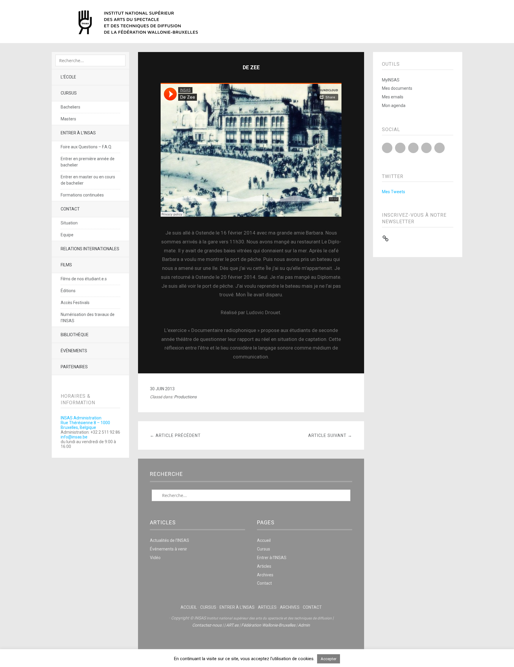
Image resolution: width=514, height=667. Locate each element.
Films (66, 264)
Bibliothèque (75, 334)
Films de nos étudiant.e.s (84, 278)
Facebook (400, 148)
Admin (304, 625)
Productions (185, 396)
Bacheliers (70, 107)
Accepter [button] (328, 659)
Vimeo (426, 148)
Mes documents (397, 88)
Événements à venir (168, 549)
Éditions (68, 290)
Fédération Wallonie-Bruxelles (268, 625)
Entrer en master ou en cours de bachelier (88, 179)
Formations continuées (82, 195)
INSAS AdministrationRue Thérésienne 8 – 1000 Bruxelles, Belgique (85, 423)
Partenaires (74, 366)
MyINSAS (390, 80)
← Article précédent (175, 435)
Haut (251, 643)
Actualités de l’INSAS (169, 540)
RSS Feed (439, 148)
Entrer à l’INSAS (78, 132)
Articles (264, 566)
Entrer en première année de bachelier (88, 161)
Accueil (264, 540)
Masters (68, 119)
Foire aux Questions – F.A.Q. (86, 146)
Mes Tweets (393, 191)
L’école (68, 77)
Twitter (387, 148)
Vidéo (155, 557)
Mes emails (392, 97)
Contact (70, 209)
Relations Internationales (90, 248)
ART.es (232, 625)
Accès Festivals (75, 302)
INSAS (138, 22)
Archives (265, 574)
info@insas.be (74, 437)
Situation (69, 223)
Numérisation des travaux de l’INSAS (88, 317)
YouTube (413, 148)
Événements (74, 350)
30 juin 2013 (162, 388)
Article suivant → (330, 435)
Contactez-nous (207, 625)
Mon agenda (393, 105)
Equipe (67, 234)
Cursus (69, 93)
